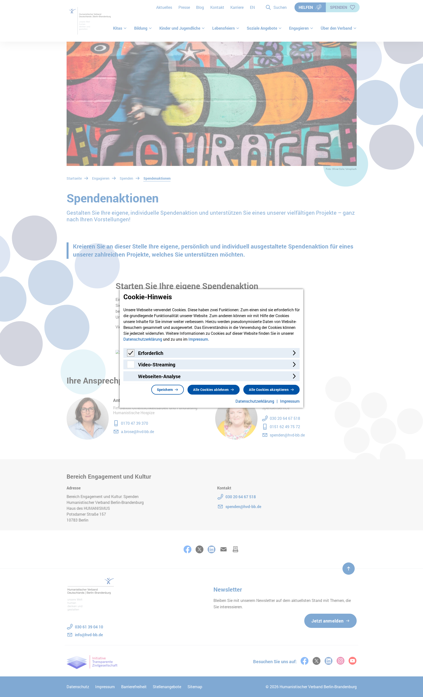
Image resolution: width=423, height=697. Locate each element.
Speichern (165, 389)
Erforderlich (150, 353)
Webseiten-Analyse (159, 376)
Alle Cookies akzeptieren (269, 389)
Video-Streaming (156, 364)
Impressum (198, 339)
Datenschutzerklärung (142, 339)
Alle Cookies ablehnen (211, 389)
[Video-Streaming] (130, 366)
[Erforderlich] (130, 355)
